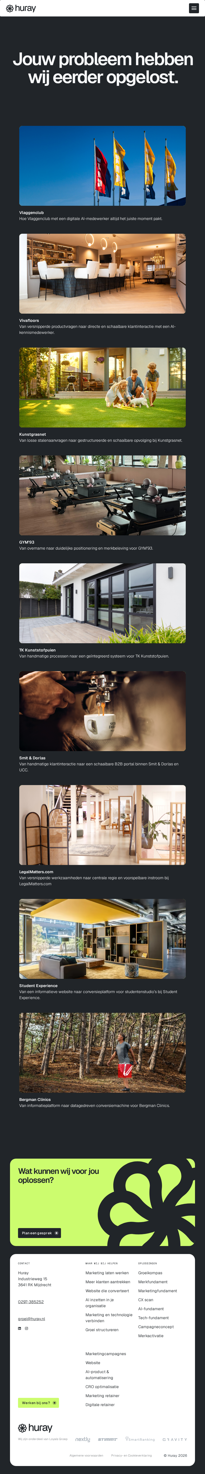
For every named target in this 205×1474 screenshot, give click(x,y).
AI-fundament (151, 1308)
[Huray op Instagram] (26, 1328)
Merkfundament (153, 1281)
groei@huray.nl (31, 1318)
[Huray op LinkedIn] (19, 1328)
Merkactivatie (151, 1335)
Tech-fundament (153, 1317)
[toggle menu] (194, 8)
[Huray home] (21, 9)
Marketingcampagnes (106, 1353)
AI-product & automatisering (99, 1374)
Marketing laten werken (107, 1272)
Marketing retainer (103, 1395)
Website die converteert (107, 1290)
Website (93, 1362)
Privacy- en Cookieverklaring (131, 1456)
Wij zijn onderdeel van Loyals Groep (43, 1439)
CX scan (145, 1299)
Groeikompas (150, 1272)
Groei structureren (102, 1329)
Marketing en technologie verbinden (109, 1317)
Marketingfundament (157, 1290)
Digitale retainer (100, 1404)
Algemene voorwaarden (86, 1456)
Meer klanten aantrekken (108, 1281)
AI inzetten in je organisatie (100, 1302)
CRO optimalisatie (102, 1386)
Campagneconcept (156, 1326)
